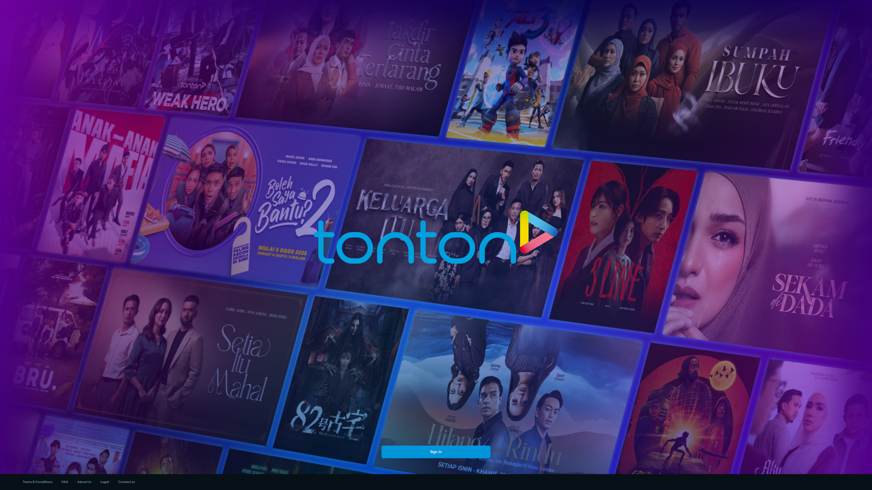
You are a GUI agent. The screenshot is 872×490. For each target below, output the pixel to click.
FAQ (65, 482)
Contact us (126, 482)
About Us (84, 482)
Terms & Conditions (37, 482)
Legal (104, 482)
